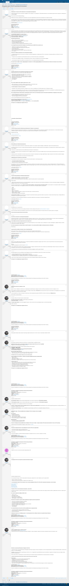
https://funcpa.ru (13, 484)
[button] (14, 2)
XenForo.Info (7, 585)
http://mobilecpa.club (14, 487)
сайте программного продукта (44, 208)
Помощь (62, 583)
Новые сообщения (4, 3)
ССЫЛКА (19, 135)
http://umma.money (14, 486)
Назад (4, 8)
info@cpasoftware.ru (16, 394)
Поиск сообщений (9, 3)
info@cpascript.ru (16, 171)
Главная (65, 583)
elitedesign (4, 7)
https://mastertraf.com (14, 483)
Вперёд (12, 8)
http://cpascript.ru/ (19, 22)
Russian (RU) (5, 583)
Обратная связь (44, 583)
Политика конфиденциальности (56, 583)
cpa (10, 7)
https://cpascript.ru (23, 530)
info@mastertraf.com (16, 26)
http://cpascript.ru (29, 99)
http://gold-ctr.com (14, 485)
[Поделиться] (64, 10)
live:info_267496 (15, 123)
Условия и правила (49, 583)
